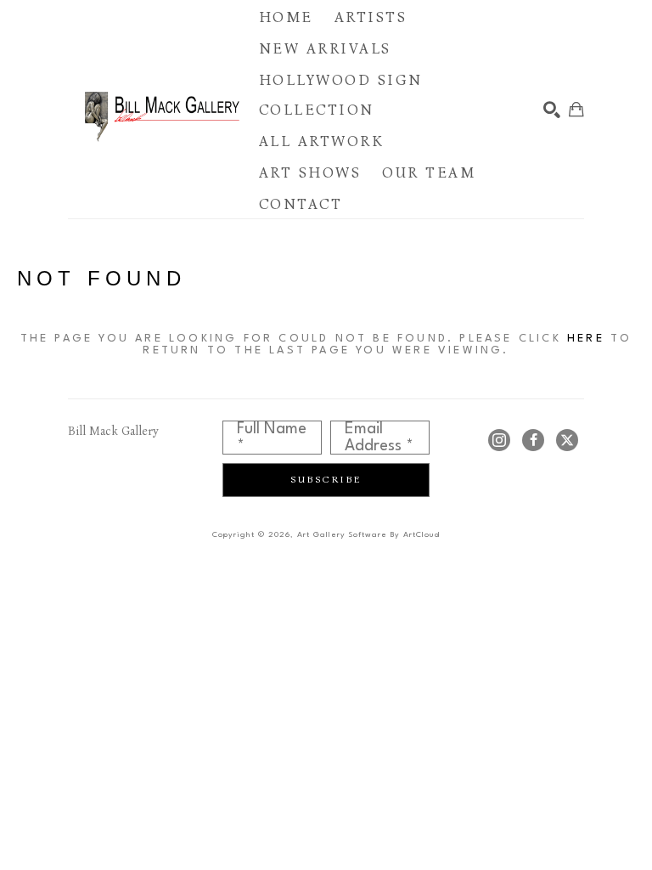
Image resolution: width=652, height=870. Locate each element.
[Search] (551, 109)
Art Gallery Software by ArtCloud (368, 535)
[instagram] (499, 440)
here (585, 338)
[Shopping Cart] (576, 109)
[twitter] (567, 440)
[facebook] (533, 440)
